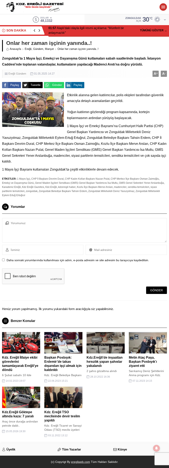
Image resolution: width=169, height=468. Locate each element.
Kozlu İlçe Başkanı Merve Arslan (95, 187)
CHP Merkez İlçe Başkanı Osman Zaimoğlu (135, 178)
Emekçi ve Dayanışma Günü (18, 182)
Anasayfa (15, 48)
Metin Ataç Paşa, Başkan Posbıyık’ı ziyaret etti (143, 361)
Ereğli (28, 48)
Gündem (38, 48)
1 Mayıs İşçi (23, 178)
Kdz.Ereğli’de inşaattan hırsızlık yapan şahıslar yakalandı (105, 361)
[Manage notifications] (156, 448)
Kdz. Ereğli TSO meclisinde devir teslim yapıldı (62, 416)
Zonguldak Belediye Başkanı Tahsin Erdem (63, 191)
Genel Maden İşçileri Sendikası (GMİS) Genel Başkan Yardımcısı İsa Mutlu (76, 182)
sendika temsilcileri (138, 187)
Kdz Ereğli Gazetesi (33, 187)
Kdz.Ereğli (51, 187)
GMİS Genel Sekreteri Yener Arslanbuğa (141, 182)
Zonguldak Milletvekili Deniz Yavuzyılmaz (111, 191)
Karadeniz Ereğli (11, 187)
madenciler (120, 187)
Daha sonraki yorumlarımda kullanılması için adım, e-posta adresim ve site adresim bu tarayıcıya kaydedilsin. (78, 260)
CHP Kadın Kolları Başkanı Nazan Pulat (87, 178)
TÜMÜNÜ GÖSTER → (153, 30)
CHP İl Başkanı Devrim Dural (47, 178)
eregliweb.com (80, 461)
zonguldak (32, 191)
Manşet (49, 48)
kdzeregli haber (67, 187)
